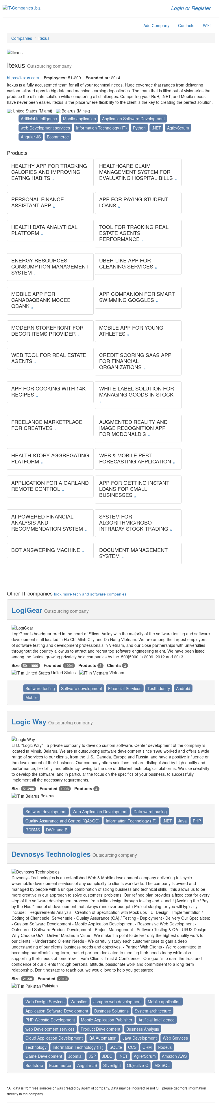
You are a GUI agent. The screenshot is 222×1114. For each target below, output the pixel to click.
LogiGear (27, 610)
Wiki (206, 25)
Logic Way (29, 721)
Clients (114, 665)
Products (87, 665)
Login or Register (191, 8)
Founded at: (98, 77)
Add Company (156, 25)
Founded (53, 665)
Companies (21, 38)
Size (16, 665)
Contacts (186, 25)
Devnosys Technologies (51, 854)
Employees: (55, 77)
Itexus (43, 38)
